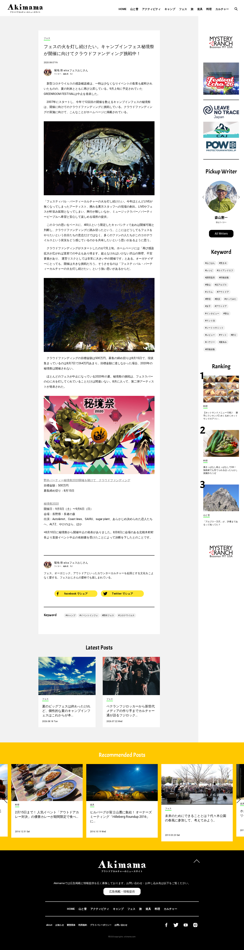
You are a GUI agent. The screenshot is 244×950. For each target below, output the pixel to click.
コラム (209, 292)
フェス (183, 9)
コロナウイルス (127, 615)
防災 (218, 299)
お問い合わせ (120, 925)
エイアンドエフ (225, 270)
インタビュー (212, 313)
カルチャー (222, 9)
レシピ (209, 270)
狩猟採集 (224, 277)
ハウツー (210, 342)
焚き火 (223, 263)
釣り (234, 335)
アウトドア (223, 292)
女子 (208, 306)
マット (223, 335)
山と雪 (134, 9)
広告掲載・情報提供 (122, 891)
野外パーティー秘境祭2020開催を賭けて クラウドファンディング (87, 480)
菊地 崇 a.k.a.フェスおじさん (71, 70)
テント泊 (210, 320)
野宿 (208, 299)
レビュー (210, 335)
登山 (208, 284)
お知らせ (59, 925)
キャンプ (170, 9)
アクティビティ (151, 9)
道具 (200, 9)
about (49, 925)
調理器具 (210, 277)
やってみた (231, 299)
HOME (122, 9)
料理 (209, 9)
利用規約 (82, 925)
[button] (203, 197)
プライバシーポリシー (100, 925)
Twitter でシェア (122, 593)
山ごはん (210, 263)
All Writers (221, 233)
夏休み (223, 342)
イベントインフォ (89, 615)
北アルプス (221, 284)
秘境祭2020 (51, 503)
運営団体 (71, 925)
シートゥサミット (214, 328)
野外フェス (108, 615)
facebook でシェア (76, 593)
